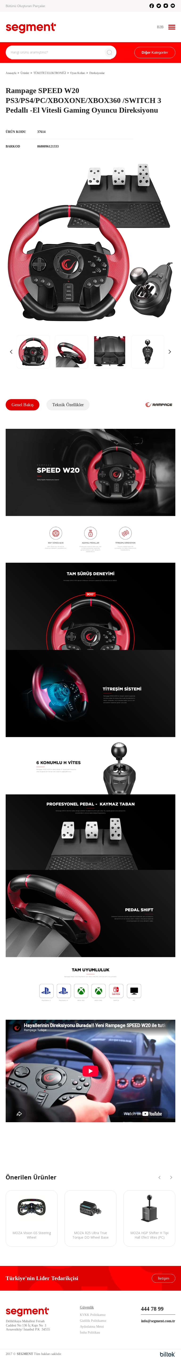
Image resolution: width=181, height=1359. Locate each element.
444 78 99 (152, 1309)
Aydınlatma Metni (92, 1326)
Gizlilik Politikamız (93, 1320)
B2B (160, 27)
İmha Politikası (90, 1332)
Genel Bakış (22, 404)
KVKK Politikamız (93, 1315)
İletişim (163, 1278)
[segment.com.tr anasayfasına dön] (31, 26)
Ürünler (25, 73)
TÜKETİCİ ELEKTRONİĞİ (49, 73)
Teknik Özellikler (68, 404)
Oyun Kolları (77, 73)
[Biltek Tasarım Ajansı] (167, 1354)
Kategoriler (155, 52)
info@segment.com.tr (158, 1321)
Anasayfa (11, 73)
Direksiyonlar (97, 73)
